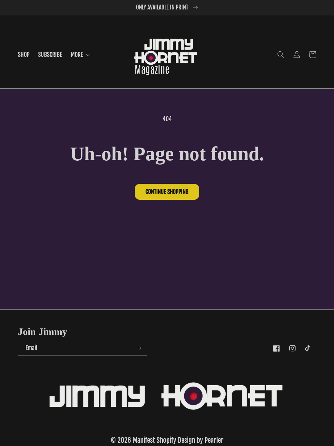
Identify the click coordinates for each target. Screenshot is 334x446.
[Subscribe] (139, 348)
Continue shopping (167, 191)
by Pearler (210, 440)
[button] (80, 55)
